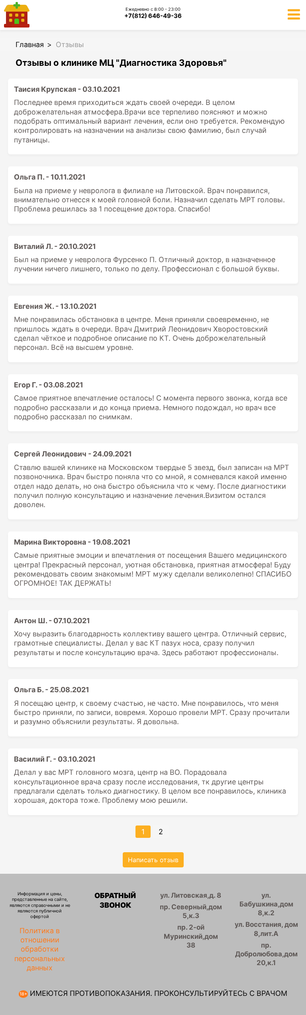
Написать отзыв (153, 860)
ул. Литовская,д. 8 (190, 895)
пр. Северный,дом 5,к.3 (191, 911)
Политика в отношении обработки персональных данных (39, 949)
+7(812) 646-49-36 (153, 16)
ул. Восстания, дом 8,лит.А (266, 928)
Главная (30, 44)
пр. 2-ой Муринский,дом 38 (191, 936)
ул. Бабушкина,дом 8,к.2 (266, 904)
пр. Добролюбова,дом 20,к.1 (266, 954)
